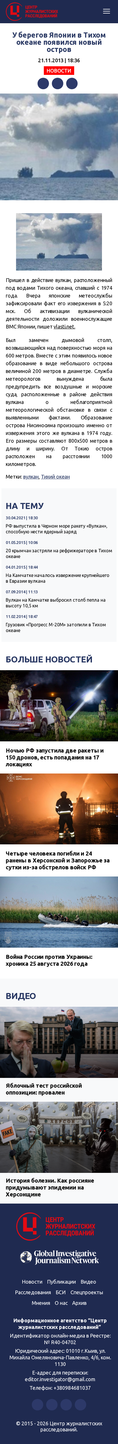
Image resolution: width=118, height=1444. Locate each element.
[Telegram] (72, 83)
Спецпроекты (86, 1292)
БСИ (61, 1292)
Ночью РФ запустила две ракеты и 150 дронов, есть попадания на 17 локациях (54, 757)
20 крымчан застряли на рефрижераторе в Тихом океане (59, 553)
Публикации (61, 1281)
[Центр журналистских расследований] (33, 11)
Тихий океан (55, 476)
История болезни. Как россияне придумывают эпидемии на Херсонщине (50, 1187)
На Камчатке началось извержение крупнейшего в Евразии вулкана (57, 578)
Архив (79, 1303)
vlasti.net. (64, 326)
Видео (21, 996)
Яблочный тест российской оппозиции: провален (44, 1089)
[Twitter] (57, 83)
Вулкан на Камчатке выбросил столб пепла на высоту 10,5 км (56, 602)
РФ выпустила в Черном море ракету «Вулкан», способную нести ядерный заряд (56, 528)
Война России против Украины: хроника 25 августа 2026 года (49, 960)
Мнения (41, 1303)
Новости (59, 70)
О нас (61, 1303)
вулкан (31, 476)
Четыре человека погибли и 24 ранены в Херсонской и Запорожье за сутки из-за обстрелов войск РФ (58, 860)
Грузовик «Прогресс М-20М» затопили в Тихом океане (56, 627)
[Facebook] (43, 83)
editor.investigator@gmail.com (60, 1379)
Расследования (33, 1292)
